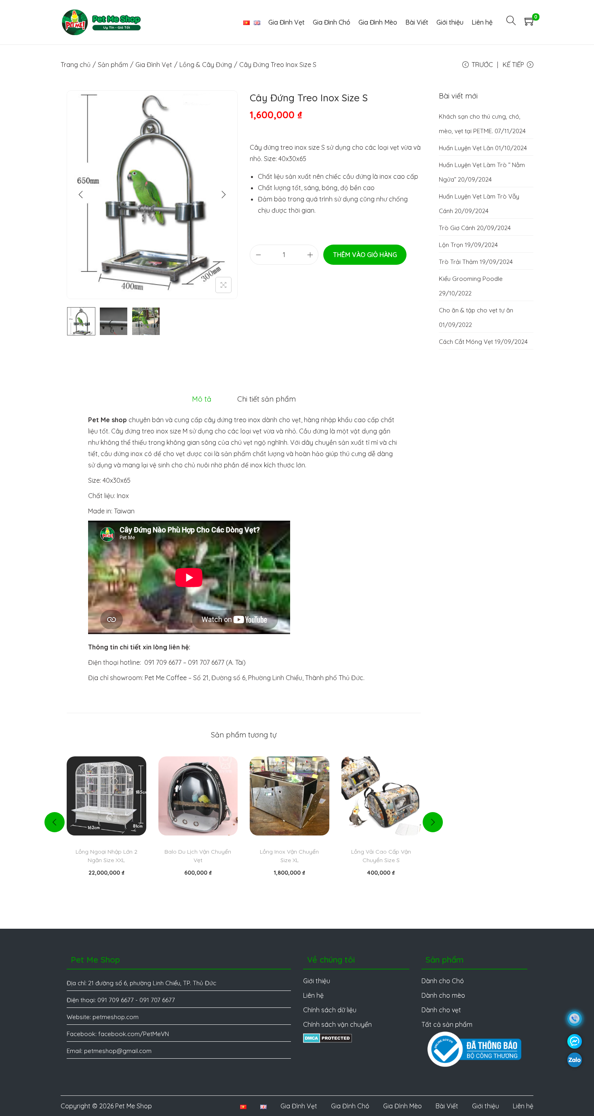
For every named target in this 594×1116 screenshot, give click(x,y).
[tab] (201, 399)
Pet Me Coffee (166, 678)
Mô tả (201, 399)
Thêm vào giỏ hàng (365, 255)
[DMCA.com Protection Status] (327, 1037)
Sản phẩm (113, 65)
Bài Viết (447, 1106)
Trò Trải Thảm (458, 262)
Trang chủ (76, 65)
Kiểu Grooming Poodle (471, 279)
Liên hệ (523, 1106)
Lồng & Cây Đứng (205, 65)
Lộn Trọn (451, 245)
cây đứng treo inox (232, 420)
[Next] (223, 194)
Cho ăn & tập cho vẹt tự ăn (476, 310)
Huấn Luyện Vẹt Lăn (466, 148)
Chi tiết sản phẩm (266, 399)
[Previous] (81, 194)
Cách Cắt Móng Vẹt (466, 341)
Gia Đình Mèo (402, 1106)
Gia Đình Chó (350, 1106)
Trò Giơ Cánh (457, 228)
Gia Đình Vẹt (153, 65)
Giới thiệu (485, 1106)
